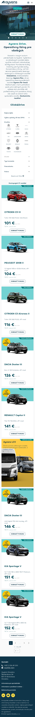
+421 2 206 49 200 (11, 665)
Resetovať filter (16, 176)
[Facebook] (13, 695)
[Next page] (29, 643)
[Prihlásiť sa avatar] (28, 2)
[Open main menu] (32, 2)
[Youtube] (8, 695)
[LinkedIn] (3, 695)
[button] (17, 113)
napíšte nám (9, 668)
